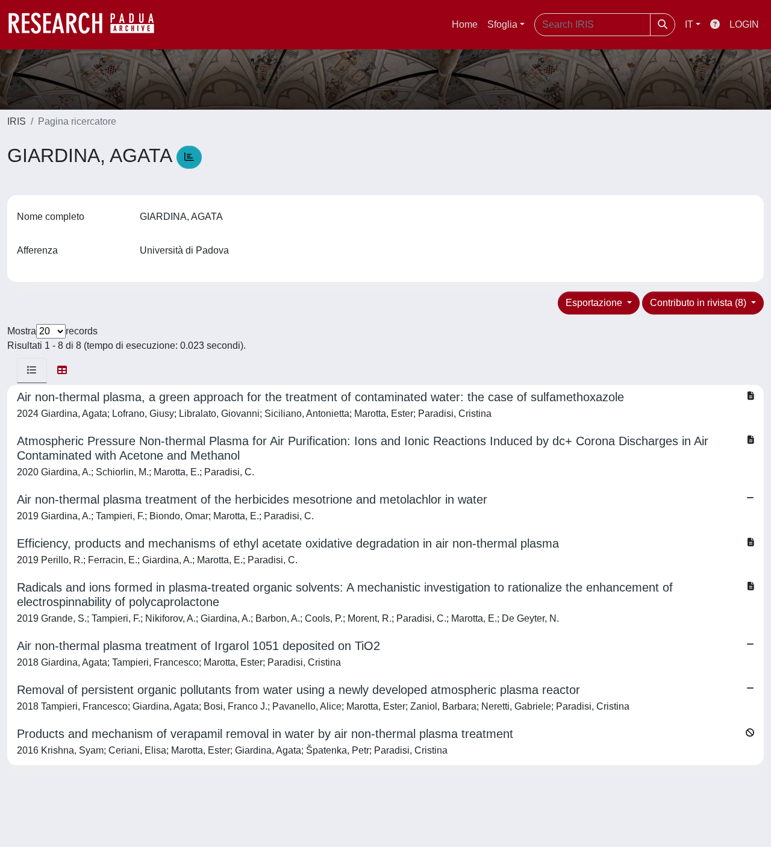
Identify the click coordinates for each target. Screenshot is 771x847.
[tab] (32, 370)
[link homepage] (87, 24)
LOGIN (744, 24)
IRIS (16, 121)
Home (465, 24)
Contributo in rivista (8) (699, 303)
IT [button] (689, 24)
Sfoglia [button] (502, 24)
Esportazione (595, 303)
